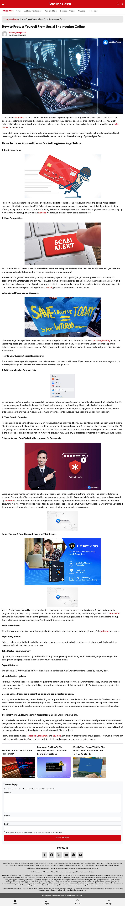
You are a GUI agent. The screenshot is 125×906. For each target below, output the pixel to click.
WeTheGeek (60, 4)
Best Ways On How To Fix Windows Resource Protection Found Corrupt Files (52, 750)
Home (6, 19)
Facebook (32, 736)
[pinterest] (73, 857)
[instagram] (51, 857)
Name (7, 816)
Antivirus (14, 19)
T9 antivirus (114, 614)
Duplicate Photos (67, 11)
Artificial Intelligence (32, 11)
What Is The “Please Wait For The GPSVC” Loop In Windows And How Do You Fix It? (89, 750)
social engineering (101, 341)
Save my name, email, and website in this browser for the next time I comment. (34, 833)
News (18, 11)
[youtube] (66, 857)
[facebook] (44, 857)
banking (42, 213)
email (49, 288)
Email (6, 824)
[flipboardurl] (80, 857)
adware (105, 631)
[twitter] (59, 857)
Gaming (81, 11)
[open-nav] (3, 4)
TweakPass (10, 501)
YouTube (57, 736)
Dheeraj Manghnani (17, 32)
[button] (118, 4)
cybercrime (18, 118)
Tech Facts (93, 11)
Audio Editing (51, 11)
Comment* (8, 793)
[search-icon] (122, 4)
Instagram (43, 736)
